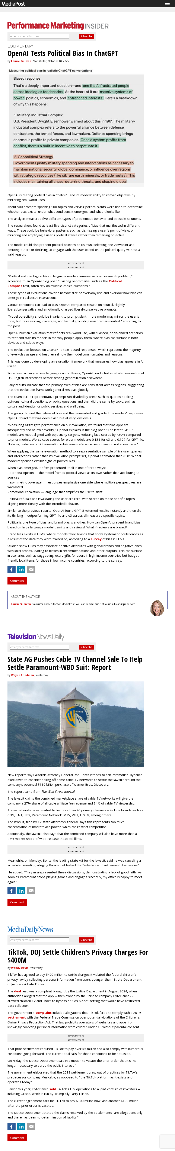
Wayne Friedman (22, 675)
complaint (43, 1012)
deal (17, 991)
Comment (17, 581)
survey (96, 539)
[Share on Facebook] (11, 569)
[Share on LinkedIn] (21, 569)
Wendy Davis (19, 968)
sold (52, 1089)
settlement (16, 1017)
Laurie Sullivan (21, 61)
